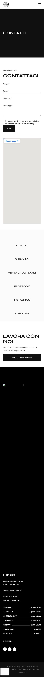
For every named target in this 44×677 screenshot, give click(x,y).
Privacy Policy (27, 124)
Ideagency (22, 672)
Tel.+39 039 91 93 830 (12, 590)
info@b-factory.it (10, 596)
